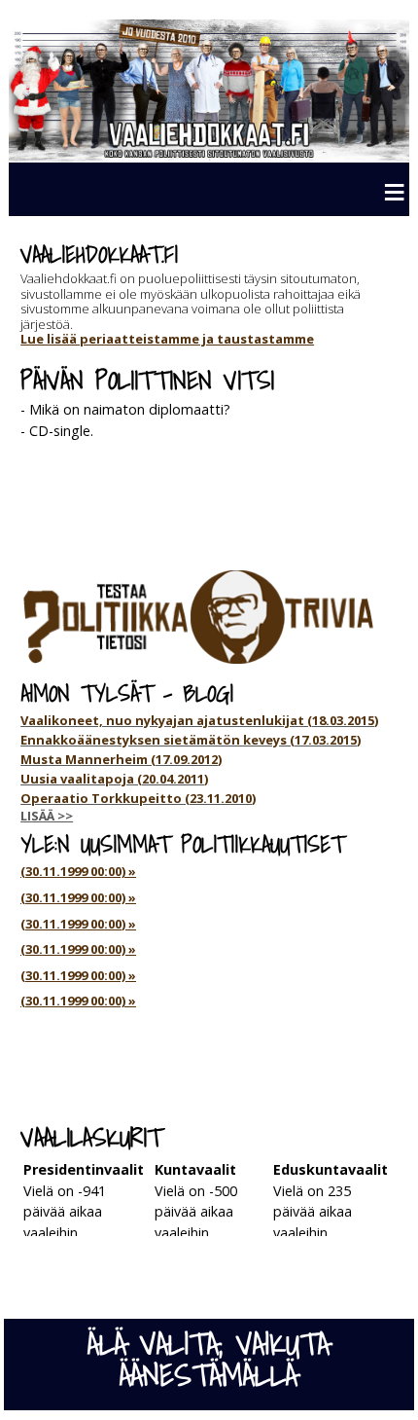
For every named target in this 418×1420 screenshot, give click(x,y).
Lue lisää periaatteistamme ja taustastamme (167, 338)
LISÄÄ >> (46, 815)
